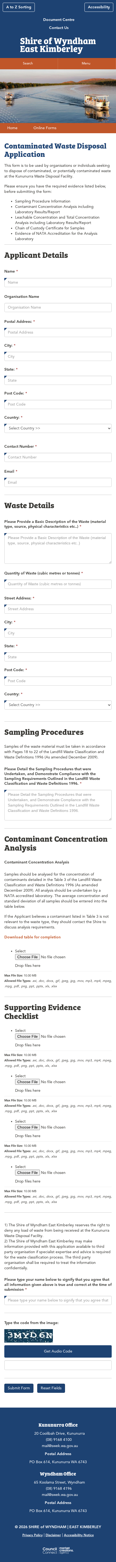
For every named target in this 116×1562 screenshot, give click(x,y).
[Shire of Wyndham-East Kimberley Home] (58, 44)
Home (12, 128)
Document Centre (58, 19)
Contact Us (59, 28)
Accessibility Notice (79, 1535)
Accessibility (99, 7)
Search (28, 63)
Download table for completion (32, 937)
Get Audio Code (58, 1351)
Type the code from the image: (31, 1323)
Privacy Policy (32, 1535)
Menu (86, 63)
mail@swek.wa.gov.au (60, 1446)
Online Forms (44, 128)
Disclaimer (53, 1535)
